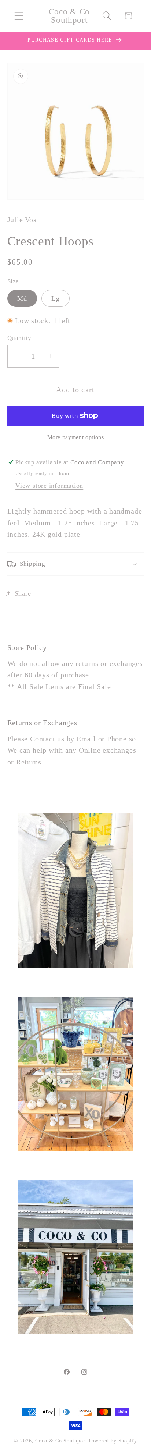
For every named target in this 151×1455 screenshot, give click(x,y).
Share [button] (23, 593)
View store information (49, 485)
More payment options (75, 437)
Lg (55, 298)
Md (22, 298)
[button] (18, 15)
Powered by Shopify (113, 1441)
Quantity (19, 337)
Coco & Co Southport (61, 1441)
